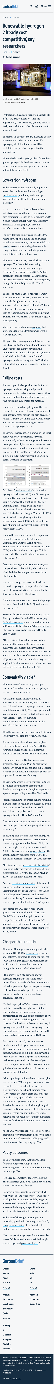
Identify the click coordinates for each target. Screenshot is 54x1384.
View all (6, 1287)
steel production (39, 216)
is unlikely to (21, 283)
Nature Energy (43, 136)
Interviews (8, 1308)
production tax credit (13, 520)
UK (31, 1277)
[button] (31, 6)
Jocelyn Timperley (13, 56)
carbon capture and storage (16, 275)
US (31, 1282)
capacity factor (37, 851)
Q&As (5, 1313)
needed (6, 246)
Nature (6, 1273)
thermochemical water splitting (28, 312)
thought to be (19, 301)
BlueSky (6, 1325)
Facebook (7, 1348)
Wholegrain (16, 1378)
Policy (5, 1277)
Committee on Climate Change (18, 352)
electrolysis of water (36, 293)
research (11, 136)
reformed (8, 271)
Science (6, 1282)
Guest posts (8, 1303)
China (32, 1268)
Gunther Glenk (25, 542)
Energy (16, 17)
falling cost (29, 418)
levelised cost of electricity (36, 865)
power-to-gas (9, 753)
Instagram (7, 1339)
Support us (35, 1303)
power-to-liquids (29, 1243)
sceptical (36, 327)
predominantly (11, 195)
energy (6, 1225)
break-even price (23, 490)
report (27, 908)
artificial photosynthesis (15, 316)
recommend (32, 953)
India (32, 1273)
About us (34, 1294)
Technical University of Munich (35, 546)
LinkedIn (7, 1334)
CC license (22, 1358)
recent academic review (23, 883)
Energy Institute (42, 625)
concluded (8, 356)
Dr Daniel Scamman (13, 622)
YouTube (7, 1343)
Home (5, 17)
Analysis (6, 1294)
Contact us (34, 1299)
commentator (17, 1225)
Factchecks (8, 1299)
